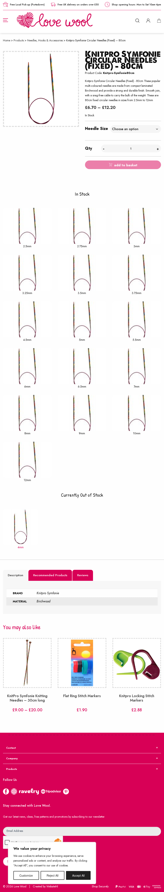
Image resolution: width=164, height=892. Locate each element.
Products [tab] (11, 769)
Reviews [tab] (82, 575)
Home (6, 40)
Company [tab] (12, 758)
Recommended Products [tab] (50, 575)
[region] (52, 863)
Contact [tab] (11, 748)
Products (19, 40)
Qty (88, 148)
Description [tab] (15, 575)
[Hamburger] (5, 20)
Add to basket (125, 165)
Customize (26, 875)
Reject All (52, 875)
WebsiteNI (52, 886)
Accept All (78, 875)
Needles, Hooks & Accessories (45, 40)
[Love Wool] (55, 19)
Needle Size (96, 129)
